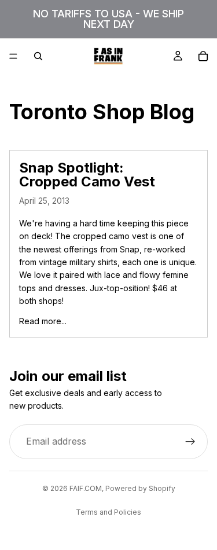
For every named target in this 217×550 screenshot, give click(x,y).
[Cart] (203, 56)
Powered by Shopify (140, 488)
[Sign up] (190, 441)
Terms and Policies (108, 512)
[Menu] (13, 56)
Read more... (43, 321)
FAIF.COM (85, 488)
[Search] (38, 56)
